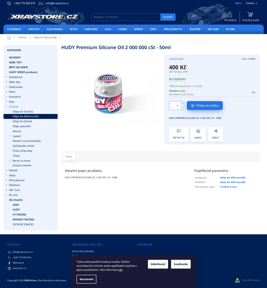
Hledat (168, 17)
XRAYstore (18, 263)
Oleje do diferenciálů (26, 116)
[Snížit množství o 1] (182, 108)
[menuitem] (14, 29)
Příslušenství (17, 180)
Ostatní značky (23, 224)
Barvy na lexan (22, 160)
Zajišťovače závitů (23, 145)
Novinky (15, 57)
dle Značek (15, 200)
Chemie (13, 106)
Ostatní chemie (22, 165)
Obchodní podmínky (83, 251)
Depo (12, 175)
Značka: (176, 59)
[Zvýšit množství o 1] (182, 103)
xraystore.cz (19, 268)
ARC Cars (14, 190)
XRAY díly (14, 82)
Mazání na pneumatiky (27, 141)
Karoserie (15, 96)
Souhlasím (181, 264)
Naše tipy (15, 62)
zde (120, 270)
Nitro (12, 91)
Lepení (17, 136)
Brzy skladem (18, 67)
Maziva (17, 131)
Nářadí (13, 170)
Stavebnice (15, 77)
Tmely (16, 155)
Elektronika (16, 87)
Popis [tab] (69, 156)
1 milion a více (228, 187)
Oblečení (14, 185)
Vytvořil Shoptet (251, 280)
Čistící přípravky (22, 150)
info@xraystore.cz (23, 252)
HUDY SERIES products (23, 72)
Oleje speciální (22, 126)
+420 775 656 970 (22, 257)
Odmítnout (158, 264)
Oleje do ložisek (22, 121)
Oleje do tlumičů (23, 111)
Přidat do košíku (207, 106)
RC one (13, 195)
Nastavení (86, 279)
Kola (11, 101)
